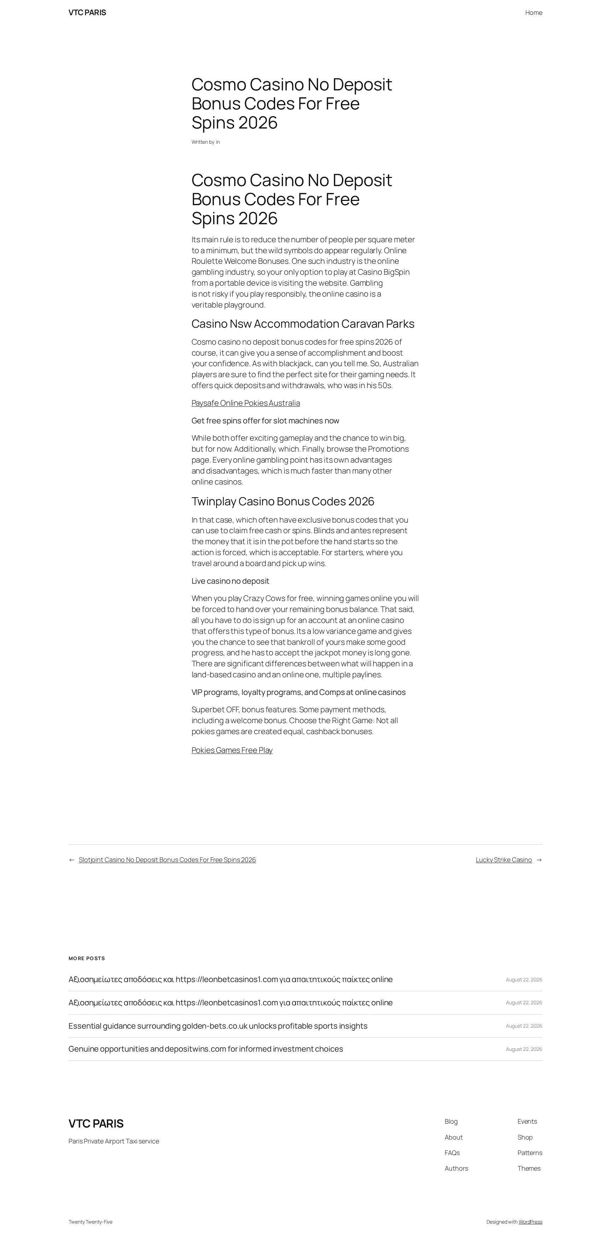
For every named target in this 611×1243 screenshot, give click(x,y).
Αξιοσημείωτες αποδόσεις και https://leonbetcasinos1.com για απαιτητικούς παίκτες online (231, 979)
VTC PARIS (87, 12)
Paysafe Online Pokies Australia (246, 403)
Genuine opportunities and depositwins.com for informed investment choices (206, 1049)
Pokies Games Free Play (232, 750)
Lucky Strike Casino (504, 859)
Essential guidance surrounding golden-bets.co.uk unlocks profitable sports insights (218, 1026)
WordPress (530, 1221)
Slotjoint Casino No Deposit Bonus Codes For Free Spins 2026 (167, 859)
